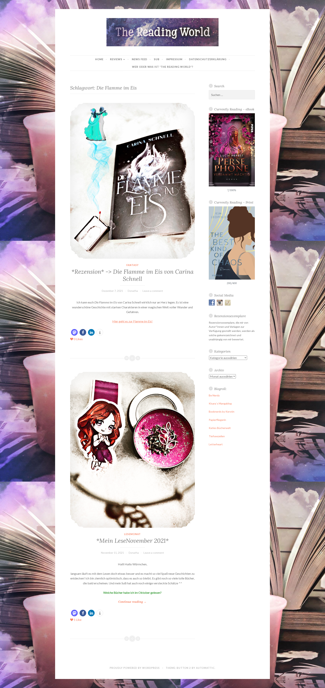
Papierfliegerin (217, 419)
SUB (156, 59)
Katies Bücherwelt (220, 428)
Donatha (133, 290)
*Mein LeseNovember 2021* (132, 540)
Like (77, 619)
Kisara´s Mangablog (220, 403)
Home (99, 59)
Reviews (116, 59)
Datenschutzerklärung (207, 59)
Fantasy (132, 265)
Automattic (205, 667)
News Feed (139, 59)
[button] (74, 332)
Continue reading (132, 602)
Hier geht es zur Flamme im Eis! (132, 321)
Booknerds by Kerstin (221, 411)
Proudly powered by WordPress (135, 667)
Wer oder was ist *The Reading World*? (162, 66)
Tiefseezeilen (217, 436)
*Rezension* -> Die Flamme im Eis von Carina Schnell (132, 275)
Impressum (174, 59)
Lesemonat (132, 534)
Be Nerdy (214, 395)
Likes (78, 339)
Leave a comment (153, 290)
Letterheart (216, 444)
